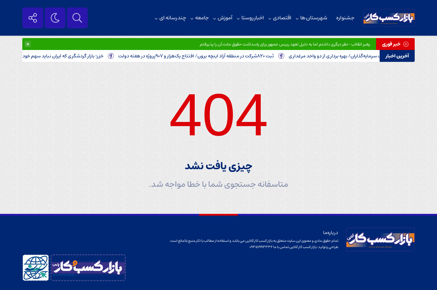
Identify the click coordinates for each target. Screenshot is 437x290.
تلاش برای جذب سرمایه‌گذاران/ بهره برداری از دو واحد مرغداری (354, 56)
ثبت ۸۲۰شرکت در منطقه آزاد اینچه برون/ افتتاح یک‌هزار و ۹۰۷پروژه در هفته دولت (201, 56)
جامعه (202, 18)
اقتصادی (282, 18)
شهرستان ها (313, 18)
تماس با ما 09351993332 (269, 247)
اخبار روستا (252, 18)
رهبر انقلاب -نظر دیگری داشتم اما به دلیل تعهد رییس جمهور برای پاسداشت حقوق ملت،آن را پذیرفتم (285, 44)
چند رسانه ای (172, 18)
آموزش (225, 18)
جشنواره (345, 18)
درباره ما (330, 232)
